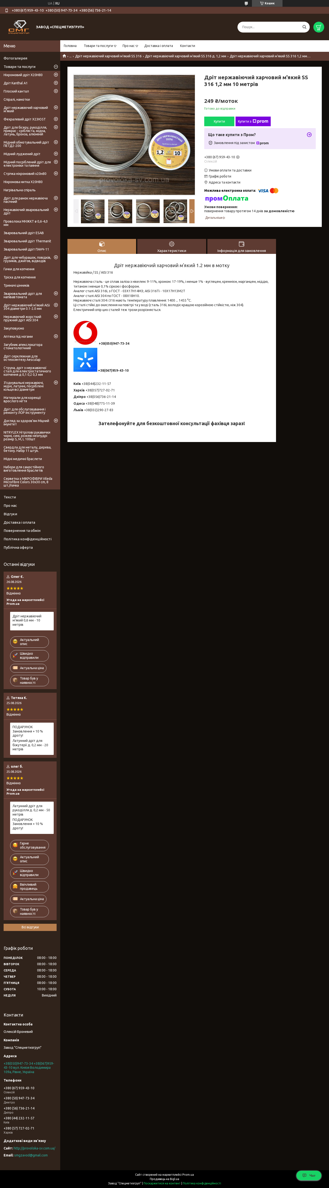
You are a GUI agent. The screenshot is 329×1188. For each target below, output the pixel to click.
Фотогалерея (15, 58)
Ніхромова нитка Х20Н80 (23, 182)
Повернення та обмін (22, 530)
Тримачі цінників (16, 285)
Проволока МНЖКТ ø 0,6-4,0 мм (26, 223)
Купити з (244, 121)
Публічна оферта (18, 547)
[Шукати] (304, 27)
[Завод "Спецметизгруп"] (19, 27)
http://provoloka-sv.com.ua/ (34, 1148)
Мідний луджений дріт (22, 154)
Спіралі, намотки (17, 99)
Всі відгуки (30, 927)
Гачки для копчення (19, 269)
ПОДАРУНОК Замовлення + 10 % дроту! (28, 731)
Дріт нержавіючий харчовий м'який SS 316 (108, 56)
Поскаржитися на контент (162, 1183)
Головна (70, 46)
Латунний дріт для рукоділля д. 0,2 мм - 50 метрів (31, 810)
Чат (312, 1175)
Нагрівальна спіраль (20, 190)
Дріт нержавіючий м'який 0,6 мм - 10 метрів (27, 620)
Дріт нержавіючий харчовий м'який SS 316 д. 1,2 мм (185, 56)
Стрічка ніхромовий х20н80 (25, 174)
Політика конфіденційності (28, 539)
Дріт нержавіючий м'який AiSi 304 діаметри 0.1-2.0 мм (27, 306)
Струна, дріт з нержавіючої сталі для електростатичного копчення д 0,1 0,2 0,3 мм (27, 371)
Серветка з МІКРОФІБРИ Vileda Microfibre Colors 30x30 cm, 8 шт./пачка (28, 482)
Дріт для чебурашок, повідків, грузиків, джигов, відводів (27, 259)
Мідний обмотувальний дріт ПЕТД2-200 (26, 144)
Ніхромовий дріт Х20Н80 (23, 75)
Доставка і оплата (158, 46)
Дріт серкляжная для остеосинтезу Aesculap (22, 358)
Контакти (187, 46)
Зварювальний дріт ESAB (24, 233)
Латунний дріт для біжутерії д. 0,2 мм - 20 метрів (30, 745)
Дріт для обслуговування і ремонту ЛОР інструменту (25, 411)
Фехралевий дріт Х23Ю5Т (25, 119)
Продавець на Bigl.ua (164, 1179)
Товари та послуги (98, 46)
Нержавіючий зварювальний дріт (26, 211)
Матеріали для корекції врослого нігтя (22, 399)
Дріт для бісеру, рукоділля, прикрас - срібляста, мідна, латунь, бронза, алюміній (25, 130)
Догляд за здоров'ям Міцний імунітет (26, 422)
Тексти (10, 497)
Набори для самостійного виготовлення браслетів (24, 468)
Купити (219, 121)
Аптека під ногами (18, 336)
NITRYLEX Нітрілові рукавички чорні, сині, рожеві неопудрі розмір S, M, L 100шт (27, 435)
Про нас (129, 46)
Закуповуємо (14, 328)
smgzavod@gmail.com (31, 1155)
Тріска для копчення (20, 277)
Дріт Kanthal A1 (16, 83)
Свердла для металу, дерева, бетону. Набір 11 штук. (27, 449)
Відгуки (10, 514)
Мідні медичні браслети (23, 459)
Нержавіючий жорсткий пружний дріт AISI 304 (22, 318)
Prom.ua (188, 1174)
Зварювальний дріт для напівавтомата (23, 295)
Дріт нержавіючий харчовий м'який (26, 109)
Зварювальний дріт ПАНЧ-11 (26, 249)
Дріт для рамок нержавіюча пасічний (26, 200)
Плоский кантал (16, 91)
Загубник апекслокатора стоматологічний (23, 346)
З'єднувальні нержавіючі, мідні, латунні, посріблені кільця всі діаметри (24, 386)
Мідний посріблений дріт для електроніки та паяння (27, 163)
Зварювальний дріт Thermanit (27, 241)
